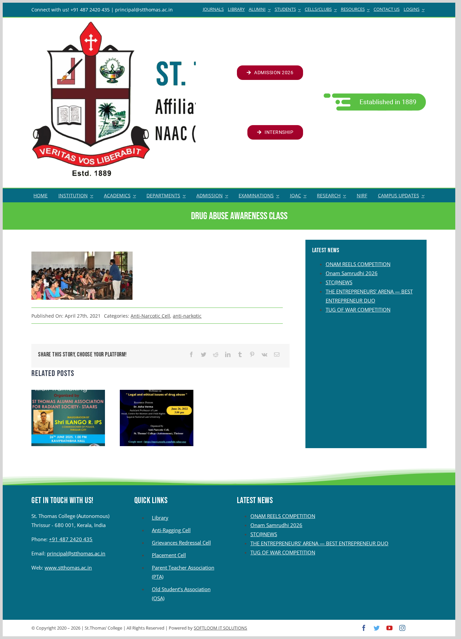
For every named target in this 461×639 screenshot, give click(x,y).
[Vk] (264, 354)
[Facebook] (191, 354)
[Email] (277, 354)
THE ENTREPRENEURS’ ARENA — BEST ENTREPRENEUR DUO (319, 543)
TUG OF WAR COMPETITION (358, 309)
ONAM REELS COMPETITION (358, 264)
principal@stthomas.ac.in (76, 553)
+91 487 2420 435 (70, 539)
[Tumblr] (240, 354)
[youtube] (389, 628)
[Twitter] (203, 354)
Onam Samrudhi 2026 (352, 273)
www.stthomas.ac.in (68, 567)
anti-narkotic (187, 316)
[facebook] (364, 628)
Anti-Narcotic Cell (150, 316)
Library (160, 517)
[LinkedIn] (228, 354)
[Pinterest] (252, 354)
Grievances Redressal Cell (181, 542)
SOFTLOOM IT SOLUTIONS (220, 628)
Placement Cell (169, 555)
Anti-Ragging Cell (171, 530)
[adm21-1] (374, 95)
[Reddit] (216, 354)
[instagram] (402, 628)
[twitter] (377, 628)
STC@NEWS (339, 282)
